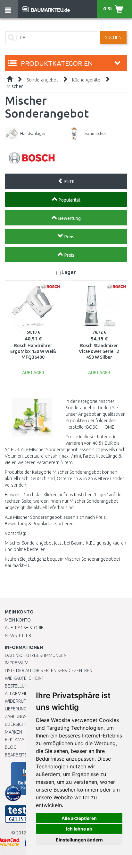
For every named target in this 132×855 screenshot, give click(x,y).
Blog (10, 747)
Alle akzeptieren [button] (79, 818)
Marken (13, 732)
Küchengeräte (86, 79)
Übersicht (16, 724)
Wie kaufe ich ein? (24, 678)
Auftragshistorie (24, 627)
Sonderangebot (42, 79)
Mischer (15, 86)
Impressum (17, 662)
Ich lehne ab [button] (79, 828)
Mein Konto (18, 619)
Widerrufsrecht (23, 701)
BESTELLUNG (17, 686)
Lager (69, 272)
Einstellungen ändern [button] (79, 839)
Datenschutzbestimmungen (36, 655)
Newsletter (18, 635)
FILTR (69, 181)
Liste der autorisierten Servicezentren (48, 670)
